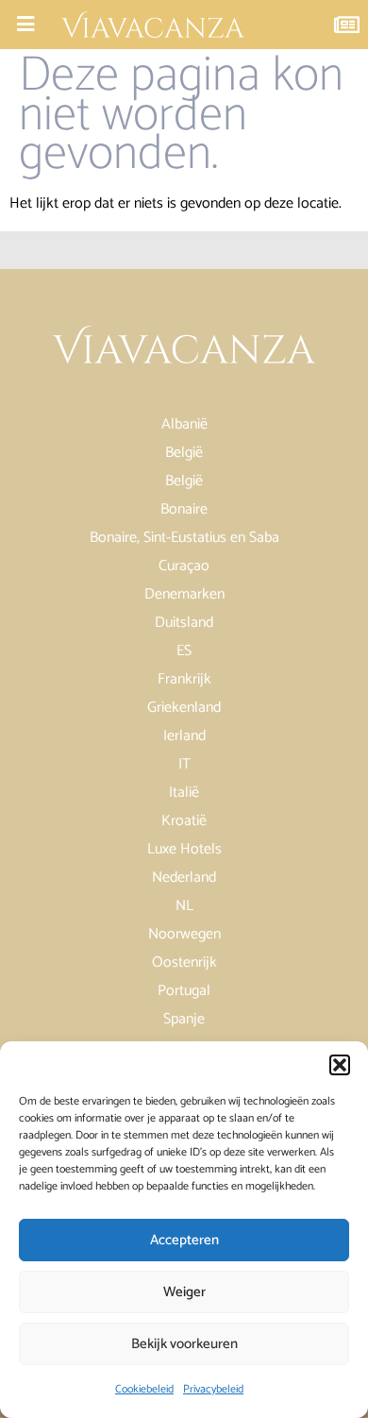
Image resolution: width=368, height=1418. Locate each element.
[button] (339, 1064)
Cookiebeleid (144, 1389)
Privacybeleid (213, 1389)
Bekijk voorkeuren (184, 1344)
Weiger (184, 1292)
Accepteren (184, 1240)
